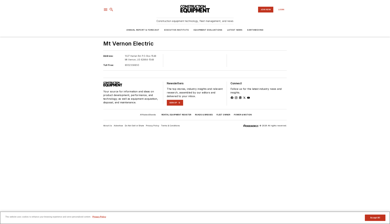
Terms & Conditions (170, 125)
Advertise (118, 125)
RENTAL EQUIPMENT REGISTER (176, 115)
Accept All (375, 218)
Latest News (234, 30)
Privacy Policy (152, 125)
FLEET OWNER (223, 115)
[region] (195, 218)
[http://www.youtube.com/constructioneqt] (248, 97)
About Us (107, 125)
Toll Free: (108, 65)
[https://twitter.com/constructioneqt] (244, 97)
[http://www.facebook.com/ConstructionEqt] (232, 97)
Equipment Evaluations (208, 30)
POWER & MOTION (243, 115)
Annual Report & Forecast (142, 30)
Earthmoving (255, 30)
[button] (105, 9)
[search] (111, 9)
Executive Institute (176, 30)
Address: (108, 56)
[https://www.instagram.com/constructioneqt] (236, 97)
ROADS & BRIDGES (204, 115)
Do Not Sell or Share (134, 125)
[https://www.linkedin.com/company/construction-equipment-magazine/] (240, 97)
